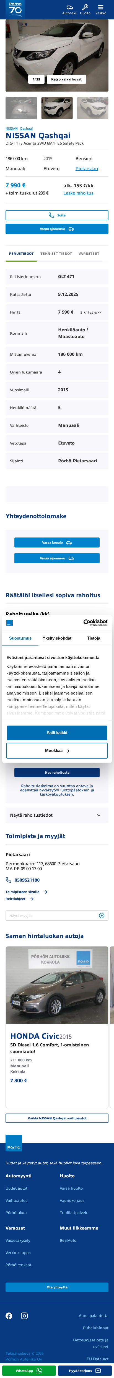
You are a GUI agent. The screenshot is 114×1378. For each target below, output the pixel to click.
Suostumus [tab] (20, 637)
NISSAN (12, 128)
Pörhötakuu (16, 1213)
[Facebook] (9, 1315)
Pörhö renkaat (18, 1265)
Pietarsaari (87, 168)
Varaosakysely (18, 1240)
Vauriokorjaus (72, 1200)
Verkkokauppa (18, 1253)
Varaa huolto (71, 1188)
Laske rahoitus (78, 193)
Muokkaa (54, 750)
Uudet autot (16, 1188)
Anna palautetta (93, 1316)
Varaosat (15, 1228)
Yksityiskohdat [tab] (57, 637)
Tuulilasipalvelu (74, 1213)
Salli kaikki (57, 732)
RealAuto (68, 1240)
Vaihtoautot (16, 1200)
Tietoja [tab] (93, 637)
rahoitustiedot (31, 815)
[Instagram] (24, 1315)
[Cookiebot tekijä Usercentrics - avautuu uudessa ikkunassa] (83, 623)
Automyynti (19, 1175)
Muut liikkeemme (79, 1228)
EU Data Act (97, 1359)
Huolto (67, 1175)
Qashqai (26, 128)
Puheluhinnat (95, 1328)
